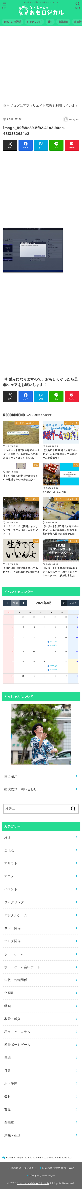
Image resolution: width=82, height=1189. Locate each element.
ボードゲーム (14, 954)
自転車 (9, 1122)
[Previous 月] (7, 603)
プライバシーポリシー (42, 1175)
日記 (7, 1057)
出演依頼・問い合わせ (20, 789)
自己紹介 (10, 776)
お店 (7, 837)
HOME (9, 1157)
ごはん (9, 850)
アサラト (10, 863)
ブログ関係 (12, 941)
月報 (7, 1070)
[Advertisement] (41, 62)
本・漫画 (10, 1083)
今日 (15, 602)
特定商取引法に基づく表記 (58, 1168)
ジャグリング (14, 902)
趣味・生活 (12, 1135)
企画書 (9, 993)
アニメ (9, 876)
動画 (7, 1006)
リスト (73, 602)
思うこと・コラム (17, 1031)
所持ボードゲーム (17, 1044)
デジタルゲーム (15, 915)
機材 (7, 1096)
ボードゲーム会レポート (22, 967)
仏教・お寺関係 (15, 980)
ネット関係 (12, 928)
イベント (10, 889)
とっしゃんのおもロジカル (33, 1183)
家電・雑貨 (12, 1019)
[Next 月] (23, 603)
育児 (7, 1109)
